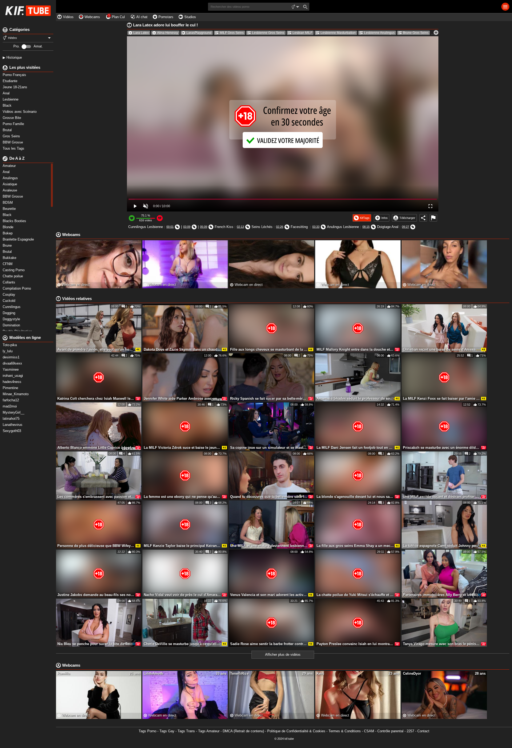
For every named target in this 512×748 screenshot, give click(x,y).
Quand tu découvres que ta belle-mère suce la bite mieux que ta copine (268, 497)
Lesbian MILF (302, 32)
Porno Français (15, 75)
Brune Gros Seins (416, 32)
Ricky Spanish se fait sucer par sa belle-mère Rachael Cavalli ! (268, 399)
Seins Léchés (262, 227)
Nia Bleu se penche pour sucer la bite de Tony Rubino (96, 644)
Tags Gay (166, 731)
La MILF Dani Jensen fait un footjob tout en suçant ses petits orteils (355, 448)
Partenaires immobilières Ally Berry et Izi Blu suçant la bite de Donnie (441, 595)
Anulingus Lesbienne (343, 227)
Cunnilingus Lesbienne (145, 227)
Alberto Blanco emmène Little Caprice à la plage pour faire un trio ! (96, 448)
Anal (7, 93)
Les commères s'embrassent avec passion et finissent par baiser (96, 497)
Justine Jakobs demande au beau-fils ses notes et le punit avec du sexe (96, 595)
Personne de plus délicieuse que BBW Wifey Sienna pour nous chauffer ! (96, 546)
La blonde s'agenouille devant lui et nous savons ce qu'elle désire (355, 497)
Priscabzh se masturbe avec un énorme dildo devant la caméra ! (441, 448)
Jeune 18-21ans (15, 87)
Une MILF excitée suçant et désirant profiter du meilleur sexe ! (441, 497)
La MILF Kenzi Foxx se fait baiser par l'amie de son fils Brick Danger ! (441, 399)
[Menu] (505, 7)
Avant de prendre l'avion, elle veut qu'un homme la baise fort (96, 349)
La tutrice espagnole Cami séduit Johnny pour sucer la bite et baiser (441, 546)
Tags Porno (147, 731)
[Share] (423, 218)
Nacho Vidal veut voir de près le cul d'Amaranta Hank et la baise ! (182, 595)
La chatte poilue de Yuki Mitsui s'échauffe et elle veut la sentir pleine (355, 595)
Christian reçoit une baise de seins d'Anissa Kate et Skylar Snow (441, 349)
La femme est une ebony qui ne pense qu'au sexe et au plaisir (182, 497)
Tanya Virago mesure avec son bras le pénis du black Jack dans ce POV (441, 644)
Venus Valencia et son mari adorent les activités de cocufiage (268, 595)
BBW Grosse (13, 142)
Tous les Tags (14, 148)
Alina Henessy (167, 32)
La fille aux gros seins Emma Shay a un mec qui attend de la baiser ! (355, 546)
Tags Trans (186, 731)
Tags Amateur (208, 731)
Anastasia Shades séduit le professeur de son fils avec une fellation (355, 399)
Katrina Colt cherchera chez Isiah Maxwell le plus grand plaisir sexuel (96, 399)
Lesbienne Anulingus (379, 32)
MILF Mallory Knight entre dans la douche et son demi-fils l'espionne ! (355, 349)
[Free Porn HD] (28, 10)
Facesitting (300, 227)
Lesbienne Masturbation (338, 32)
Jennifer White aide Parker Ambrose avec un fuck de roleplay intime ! (182, 399)
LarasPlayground (198, 32)
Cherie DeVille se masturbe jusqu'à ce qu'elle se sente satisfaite (182, 644)
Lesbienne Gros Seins (268, 32)
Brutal (8, 130)
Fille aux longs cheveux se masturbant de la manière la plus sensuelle (268, 349)
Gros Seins (12, 136)
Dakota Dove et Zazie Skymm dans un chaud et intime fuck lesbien (182, 349)
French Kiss (224, 227)
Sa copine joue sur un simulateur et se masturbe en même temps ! (268, 448)
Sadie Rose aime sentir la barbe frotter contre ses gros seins (268, 644)
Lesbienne (11, 99)
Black (8, 105)
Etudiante (10, 81)
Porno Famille (14, 124)
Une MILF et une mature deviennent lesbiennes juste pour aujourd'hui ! (268, 546)
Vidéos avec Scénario (20, 112)
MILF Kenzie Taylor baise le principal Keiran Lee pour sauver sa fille (182, 546)
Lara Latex (141, 32)
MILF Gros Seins (232, 32)
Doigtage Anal (387, 227)
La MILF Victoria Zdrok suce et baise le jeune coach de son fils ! (182, 448)
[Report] (433, 218)
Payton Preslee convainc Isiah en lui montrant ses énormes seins (355, 644)
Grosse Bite (12, 118)
